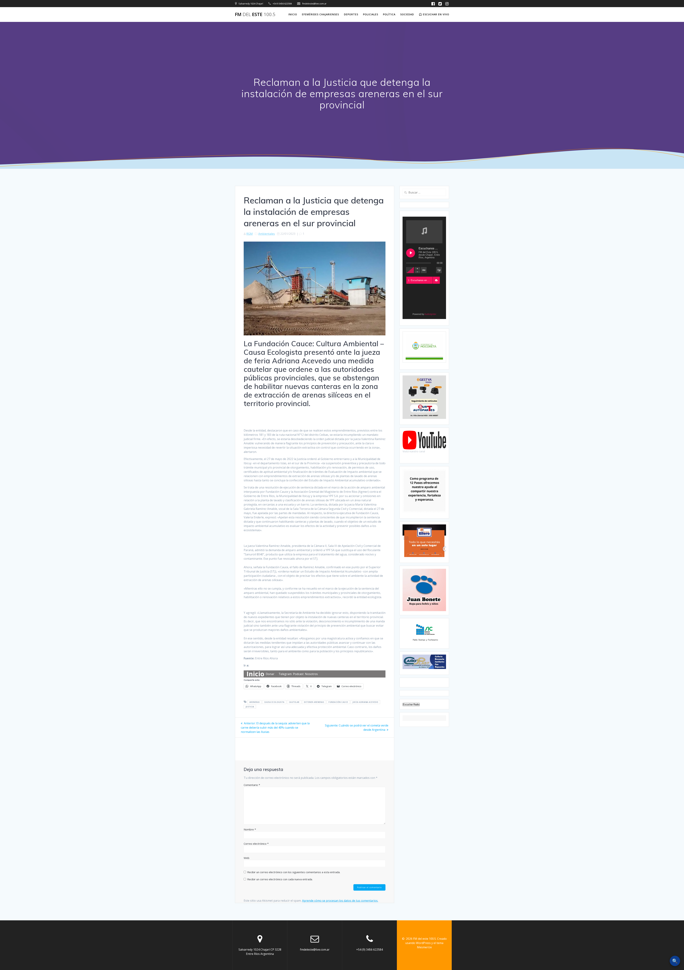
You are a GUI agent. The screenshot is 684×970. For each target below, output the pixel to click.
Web (246, 858)
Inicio (292, 14)
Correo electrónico (256, 843)
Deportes (351, 14)
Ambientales (266, 234)
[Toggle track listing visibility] (439, 270)
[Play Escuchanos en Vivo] (410, 253)
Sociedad (407, 14)
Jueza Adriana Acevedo (365, 702)
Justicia (250, 706)
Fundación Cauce (338, 702)
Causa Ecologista (274, 702)
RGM (249, 234)
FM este (255, 14)
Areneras (254, 702)
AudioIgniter (430, 314)
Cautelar (294, 702)
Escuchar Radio (411, 704)
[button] (436, 280)
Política (389, 14)
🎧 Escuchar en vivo (434, 14)
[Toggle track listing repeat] (424, 270)
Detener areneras (314, 702)
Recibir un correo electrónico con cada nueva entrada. (280, 879)
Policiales (370, 14)
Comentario (252, 785)
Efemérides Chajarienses (320, 14)
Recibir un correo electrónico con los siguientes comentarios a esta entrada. (293, 872)
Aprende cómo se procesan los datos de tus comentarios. (340, 901)
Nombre (250, 829)
